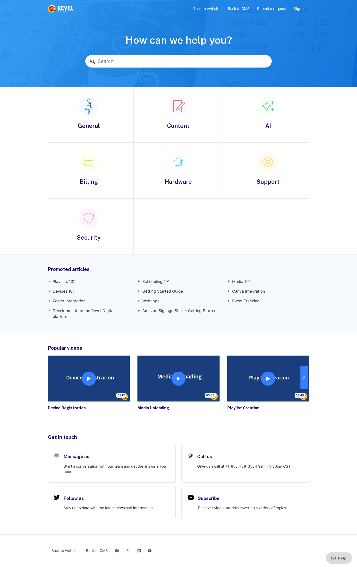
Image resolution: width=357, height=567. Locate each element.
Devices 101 (63, 291)
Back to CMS (239, 8)
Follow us (74, 498)
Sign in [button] (300, 8)
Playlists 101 (64, 281)
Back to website (207, 8)
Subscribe (209, 498)
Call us (204, 456)
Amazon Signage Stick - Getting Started (179, 310)
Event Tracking (246, 300)
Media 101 (241, 281)
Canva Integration (248, 291)
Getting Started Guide (162, 291)
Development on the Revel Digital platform (83, 313)
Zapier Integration (69, 300)
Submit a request (271, 8)
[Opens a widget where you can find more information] (338, 558)
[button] (304, 377)
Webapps (150, 300)
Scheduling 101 (156, 281)
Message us (76, 456)
